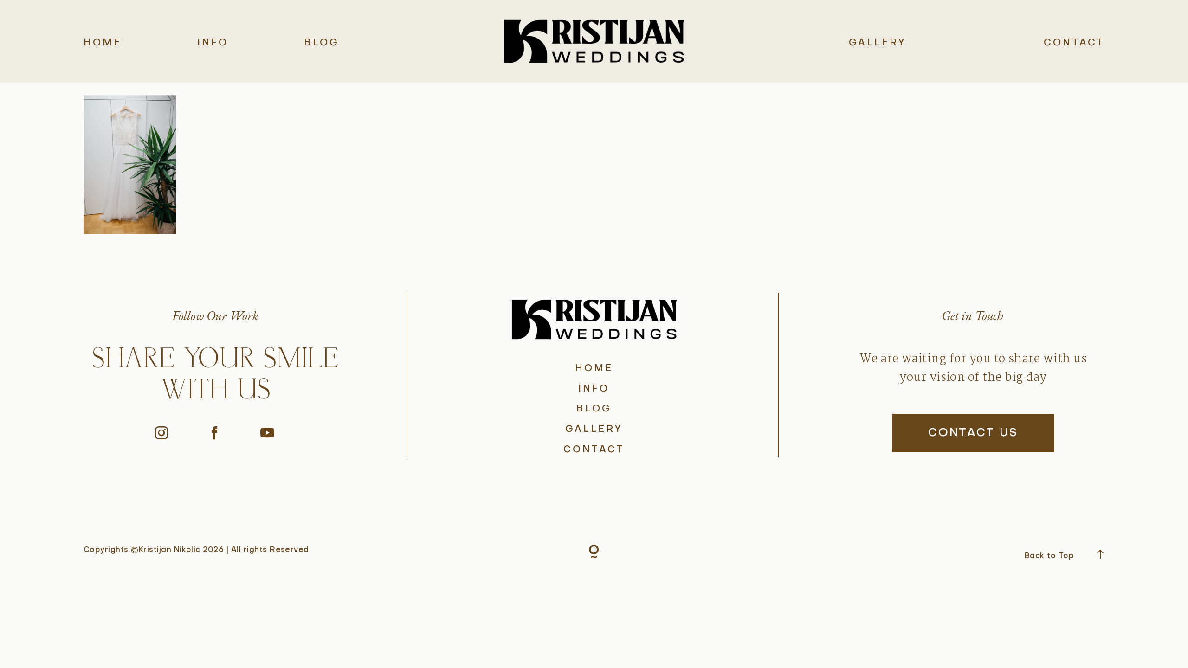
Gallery (877, 43)
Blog (321, 43)
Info (212, 43)
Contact (1074, 43)
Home (103, 43)
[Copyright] (594, 553)
